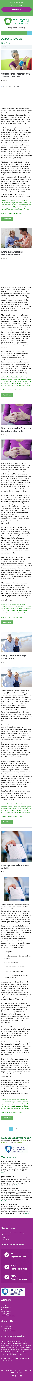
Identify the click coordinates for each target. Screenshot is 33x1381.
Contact (5, 1309)
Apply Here (16, 9)
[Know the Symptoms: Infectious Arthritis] (16, 238)
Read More (7, 218)
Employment (6, 1311)
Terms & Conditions (8, 1316)
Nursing (4, 1237)
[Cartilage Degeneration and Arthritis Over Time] (16, 60)
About (4, 1305)
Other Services (6, 1239)
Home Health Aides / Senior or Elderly (13, 1233)
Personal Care (6, 1235)
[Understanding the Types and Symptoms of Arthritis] (16, 414)
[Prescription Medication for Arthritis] (16, 846)
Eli (8, 80)
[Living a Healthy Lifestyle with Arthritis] (16, 641)
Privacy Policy (6, 1314)
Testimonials (6, 1307)
